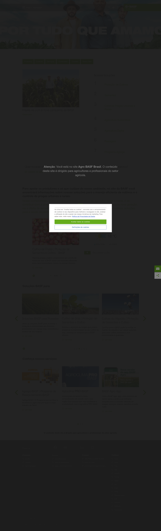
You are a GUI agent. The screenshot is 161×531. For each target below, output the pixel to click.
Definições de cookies (80, 227)
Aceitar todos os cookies (80, 222)
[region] (80, 218)
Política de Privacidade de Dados (83, 216)
